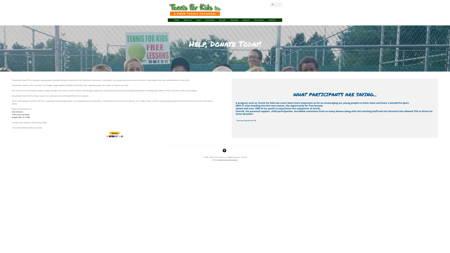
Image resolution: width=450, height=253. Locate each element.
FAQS (199, 20)
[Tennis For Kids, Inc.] (195, 15)
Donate (246, 20)
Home (176, 20)
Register (234, 20)
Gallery (222, 20)
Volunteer (259, 20)
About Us (188, 20)
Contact (272, 20)
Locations (209, 20)
